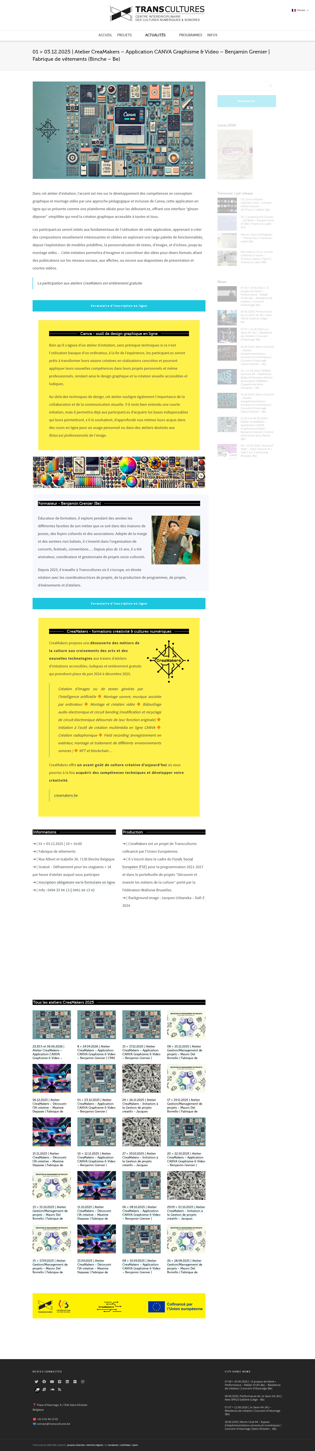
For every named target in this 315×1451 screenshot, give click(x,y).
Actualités (155, 35)
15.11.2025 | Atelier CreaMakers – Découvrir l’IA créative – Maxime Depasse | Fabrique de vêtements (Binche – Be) (50, 1161)
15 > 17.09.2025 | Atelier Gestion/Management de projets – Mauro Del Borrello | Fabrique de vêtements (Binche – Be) (50, 1268)
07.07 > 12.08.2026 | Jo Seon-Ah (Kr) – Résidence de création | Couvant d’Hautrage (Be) (256, 334)
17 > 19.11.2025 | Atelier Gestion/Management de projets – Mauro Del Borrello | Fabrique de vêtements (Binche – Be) (184, 1107)
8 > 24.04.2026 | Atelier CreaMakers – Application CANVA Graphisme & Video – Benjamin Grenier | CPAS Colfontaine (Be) (96, 1054)
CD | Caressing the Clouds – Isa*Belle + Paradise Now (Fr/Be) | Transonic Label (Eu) (257, 222)
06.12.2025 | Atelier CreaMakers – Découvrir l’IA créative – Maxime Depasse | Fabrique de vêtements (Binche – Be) (50, 1107)
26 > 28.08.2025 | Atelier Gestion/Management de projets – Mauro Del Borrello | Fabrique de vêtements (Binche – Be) (184, 1268)
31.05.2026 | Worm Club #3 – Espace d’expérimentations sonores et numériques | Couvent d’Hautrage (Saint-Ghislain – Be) (257, 403)
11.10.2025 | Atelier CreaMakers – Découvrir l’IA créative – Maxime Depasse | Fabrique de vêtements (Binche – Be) (94, 1214)
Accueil (105, 35)
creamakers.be (66, 795)
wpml (135, 1445)
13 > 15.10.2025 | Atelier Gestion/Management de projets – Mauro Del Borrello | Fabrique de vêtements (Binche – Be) (50, 1214)
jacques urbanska (76, 1445)
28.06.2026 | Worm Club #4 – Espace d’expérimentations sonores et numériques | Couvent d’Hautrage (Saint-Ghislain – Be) (257, 355)
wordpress (113, 1445)
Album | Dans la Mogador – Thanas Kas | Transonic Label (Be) (257, 238)
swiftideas (125, 1445)
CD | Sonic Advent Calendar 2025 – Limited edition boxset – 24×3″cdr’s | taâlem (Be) (256, 204)
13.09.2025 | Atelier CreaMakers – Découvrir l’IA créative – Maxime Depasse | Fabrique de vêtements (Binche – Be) (94, 1268)
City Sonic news (238, 1372)
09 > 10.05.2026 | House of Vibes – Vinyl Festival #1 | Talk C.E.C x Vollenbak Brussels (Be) (257, 451)
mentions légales (94, 1445)
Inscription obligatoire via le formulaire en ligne (77, 882)
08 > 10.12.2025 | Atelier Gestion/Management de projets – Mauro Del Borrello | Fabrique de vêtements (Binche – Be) (184, 1054)
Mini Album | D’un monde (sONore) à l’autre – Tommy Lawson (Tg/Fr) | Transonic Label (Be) (257, 257)
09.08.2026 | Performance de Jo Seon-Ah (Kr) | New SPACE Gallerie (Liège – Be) (256, 317)
